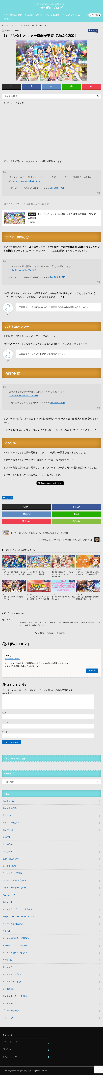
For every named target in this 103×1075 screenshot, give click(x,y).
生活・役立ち (11, 858)
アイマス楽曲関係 (52, 15)
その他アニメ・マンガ (15, 945)
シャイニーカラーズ (14, 887)
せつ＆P (6, 619)
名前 (4, 712)
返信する (92, 671)
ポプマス (8, 830)
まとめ (8, 844)
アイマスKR (9, 1003)
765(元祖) (9, 895)
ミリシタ (8, 498)
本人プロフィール (11, 1056)
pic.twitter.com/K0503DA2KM (23, 395)
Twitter (51, 633)
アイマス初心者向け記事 (13, 15)
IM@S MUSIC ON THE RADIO (18, 916)
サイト (5, 732)
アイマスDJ (10, 967)
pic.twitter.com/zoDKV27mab (25, 181)
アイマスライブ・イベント (72, 15)
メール (5, 722)
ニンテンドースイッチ (15, 996)
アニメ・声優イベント (15, 952)
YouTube (62, 633)
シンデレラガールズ (14, 880)
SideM (7, 902)
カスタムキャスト (12, 981)
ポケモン (39, 15)
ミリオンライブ (12, 873)
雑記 (7, 851)
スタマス (8, 1017)
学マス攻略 (29, 15)
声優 (7, 931)
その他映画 (9, 989)
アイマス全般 (11, 822)
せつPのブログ (51, 8)
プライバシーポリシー (13, 1042)
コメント (7, 693)
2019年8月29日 (57, 188)
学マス (7, 815)
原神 (7, 837)
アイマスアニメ (12, 974)
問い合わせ (8, 19)
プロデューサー (11, 1010)
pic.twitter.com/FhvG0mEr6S (22, 270)
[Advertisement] (51, 134)
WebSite (41, 633)
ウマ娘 (8, 960)
